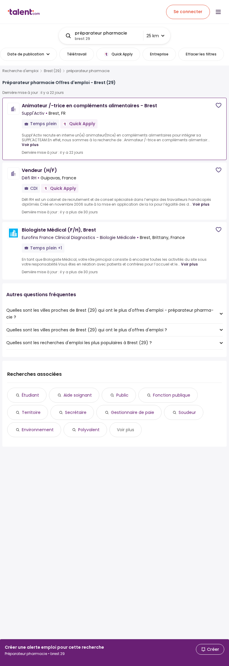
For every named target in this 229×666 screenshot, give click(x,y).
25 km (152, 36)
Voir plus (30, 144)
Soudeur (187, 412)
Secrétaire (75, 412)
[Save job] (219, 105)
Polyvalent (89, 430)
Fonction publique (171, 395)
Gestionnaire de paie (132, 412)
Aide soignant (78, 395)
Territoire (31, 412)
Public (122, 395)
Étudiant (30, 395)
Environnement (38, 430)
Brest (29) (52, 71)
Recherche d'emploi (20, 71)
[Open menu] (218, 11)
